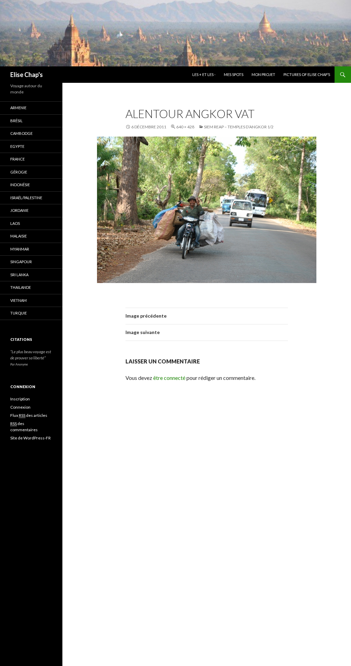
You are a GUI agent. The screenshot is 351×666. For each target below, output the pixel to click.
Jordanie (19, 210)
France (17, 159)
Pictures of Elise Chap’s (306, 74)
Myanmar (19, 249)
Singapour (21, 261)
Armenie (18, 107)
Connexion (20, 407)
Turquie (18, 313)
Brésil (16, 120)
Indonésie (20, 184)
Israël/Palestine (26, 197)
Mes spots (233, 74)
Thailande (20, 287)
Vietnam (18, 300)
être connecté (169, 377)
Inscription (20, 398)
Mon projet (263, 74)
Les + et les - (204, 74)
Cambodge (21, 133)
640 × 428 (185, 126)
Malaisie (18, 236)
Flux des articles (28, 415)
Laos (15, 223)
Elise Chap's (26, 74)
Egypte (17, 146)
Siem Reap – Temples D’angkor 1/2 (239, 126)
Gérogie (18, 172)
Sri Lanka (19, 274)
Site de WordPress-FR (30, 437)
